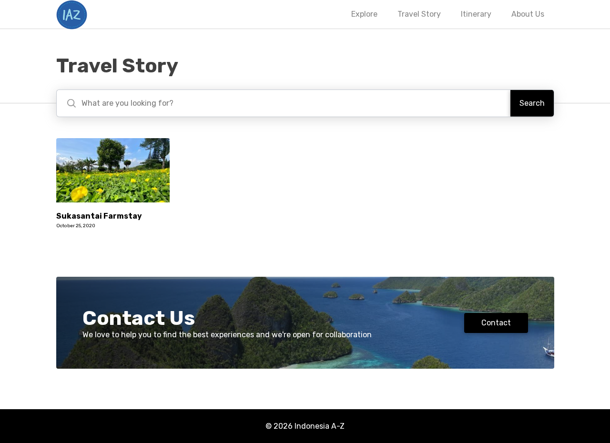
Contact (496, 322)
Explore (364, 14)
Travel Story (419, 14)
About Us (527, 14)
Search (532, 103)
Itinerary (476, 14)
